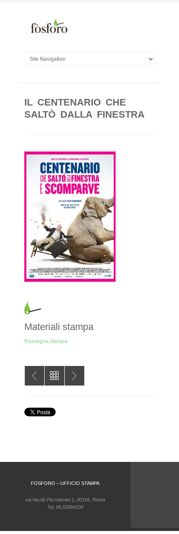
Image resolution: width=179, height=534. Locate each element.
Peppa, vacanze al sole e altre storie (34, 376)
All (54, 376)
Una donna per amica (74, 376)
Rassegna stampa (45, 341)
